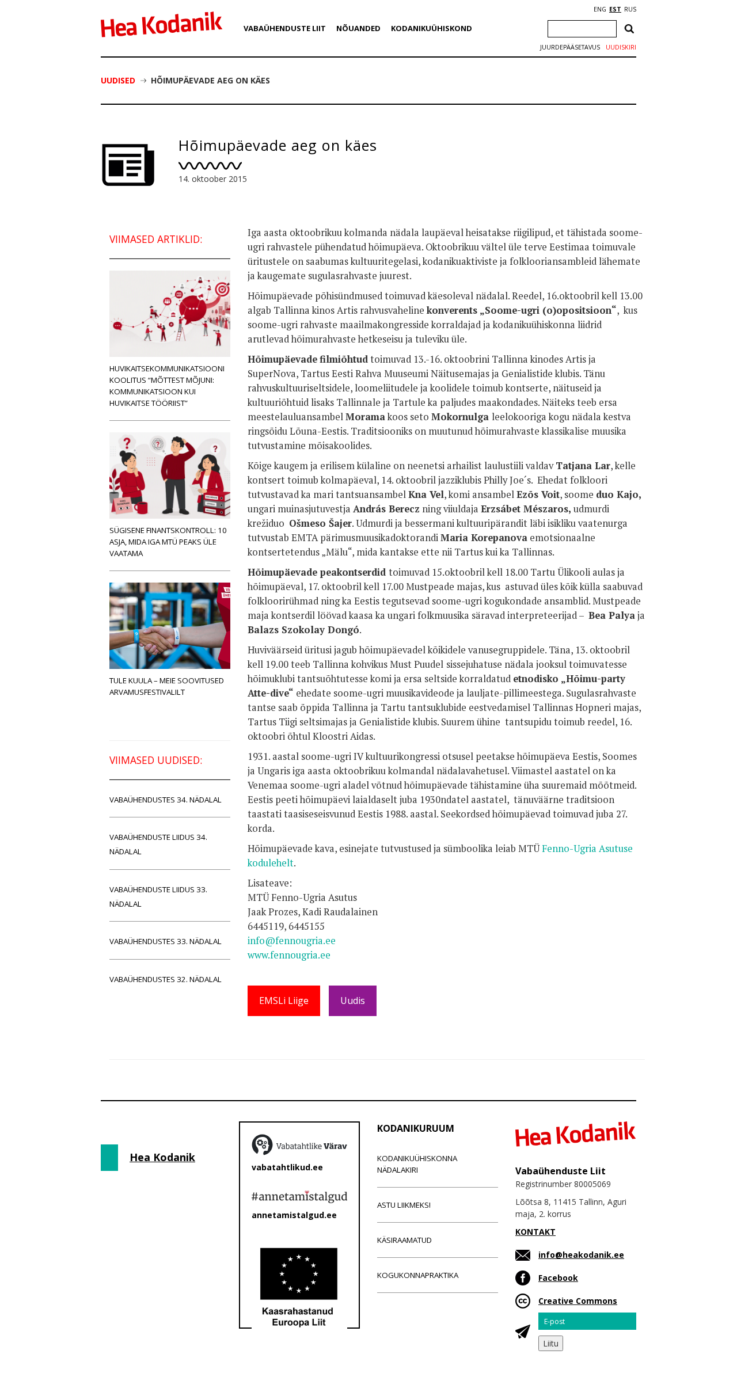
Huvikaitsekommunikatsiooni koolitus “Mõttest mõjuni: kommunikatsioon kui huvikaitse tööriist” (167, 385)
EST (615, 9)
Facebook (558, 1277)
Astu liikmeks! (404, 1205)
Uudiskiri (621, 47)
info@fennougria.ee (292, 940)
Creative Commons (577, 1300)
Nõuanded (358, 28)
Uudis (352, 1000)
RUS (630, 9)
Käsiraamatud (404, 1240)
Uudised (118, 80)
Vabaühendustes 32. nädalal (165, 979)
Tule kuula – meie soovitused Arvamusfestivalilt (166, 686)
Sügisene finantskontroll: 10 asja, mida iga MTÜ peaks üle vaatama (168, 541)
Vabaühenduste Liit (285, 28)
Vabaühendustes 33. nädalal (165, 941)
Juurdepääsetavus (570, 47)
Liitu (551, 1343)
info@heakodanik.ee (581, 1254)
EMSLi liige (284, 1000)
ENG (600, 9)
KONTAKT (535, 1231)
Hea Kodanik (162, 1157)
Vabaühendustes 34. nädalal (165, 799)
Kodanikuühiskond (431, 28)
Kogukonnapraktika (417, 1275)
